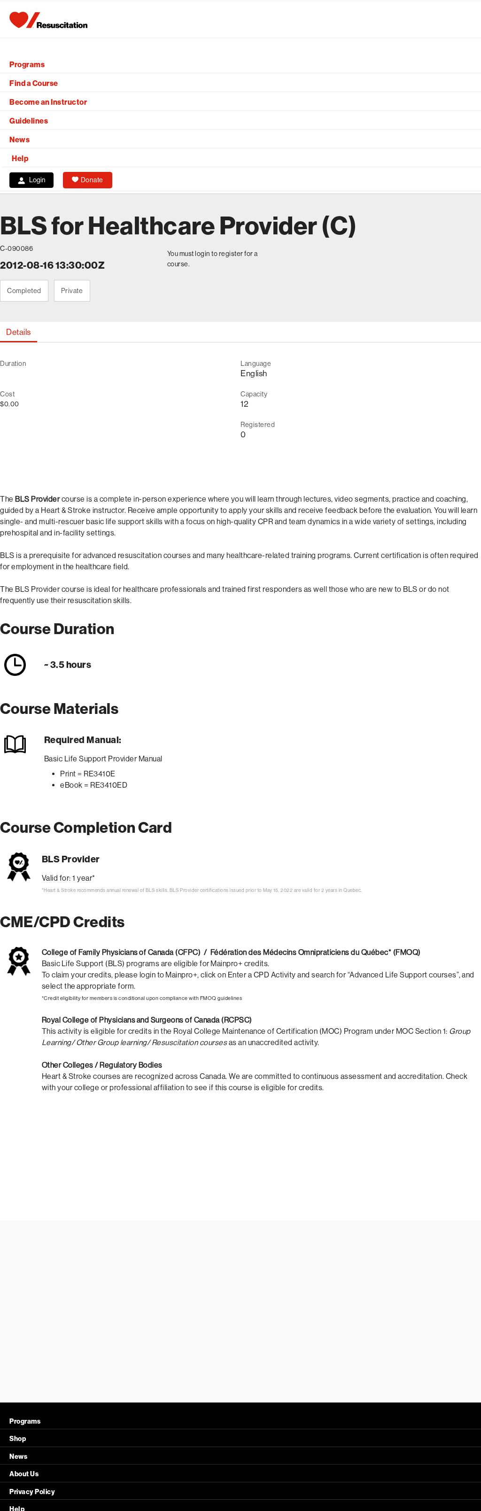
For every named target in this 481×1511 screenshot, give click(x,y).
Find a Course (33, 83)
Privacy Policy (32, 1492)
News (19, 139)
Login (37, 180)
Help (20, 158)
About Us (24, 1474)
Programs (27, 64)
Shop (17, 1439)
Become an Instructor (48, 102)
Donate (92, 180)
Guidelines (28, 120)
